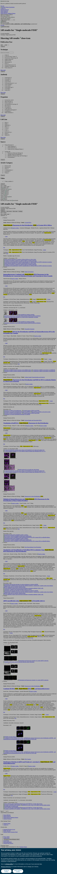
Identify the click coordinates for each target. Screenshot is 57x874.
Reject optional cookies (18, 871)
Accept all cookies (6, 871)
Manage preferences (6, 866)
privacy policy (9, 864)
